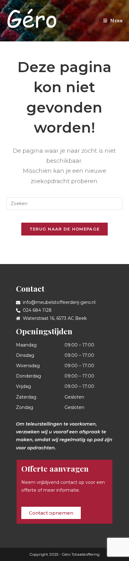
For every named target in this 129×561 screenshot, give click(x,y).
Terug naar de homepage (64, 228)
